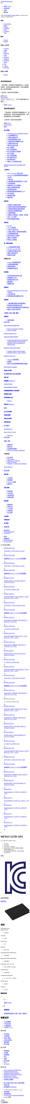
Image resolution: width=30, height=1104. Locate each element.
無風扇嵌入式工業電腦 (14, 185)
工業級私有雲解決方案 (14, 251)
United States (7, 24)
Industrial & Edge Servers (10, 333)
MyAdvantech (8, 124)
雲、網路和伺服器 (8, 243)
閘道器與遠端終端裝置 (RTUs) (16, 191)
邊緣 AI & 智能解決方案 (14, 161)
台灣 (6, 12)
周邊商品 (6, 316)
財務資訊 (10, 491)
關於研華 (6, 470)
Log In (9, 6)
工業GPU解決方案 (12, 229)
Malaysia (6, 59)
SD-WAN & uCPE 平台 (13, 249)
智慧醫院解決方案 (12, 279)
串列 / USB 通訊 (12, 217)
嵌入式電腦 (6, 130)
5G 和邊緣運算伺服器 (13, 247)
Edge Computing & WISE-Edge (11, 325)
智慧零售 (6, 299)
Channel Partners (8, 429)
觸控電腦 (10, 197)
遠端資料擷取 (11, 195)
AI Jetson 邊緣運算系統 (14, 262)
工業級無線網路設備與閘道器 (16, 209)
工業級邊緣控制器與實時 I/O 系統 (17, 181)
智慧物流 (6, 287)
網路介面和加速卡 (12, 253)
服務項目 (10, 444)
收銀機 (9, 361)
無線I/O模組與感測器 (13, 187)
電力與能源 (10, 193)
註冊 (5, 6)
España (6, 41)
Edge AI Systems (11, 330)
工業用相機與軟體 (12, 264)
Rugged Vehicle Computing (10, 367)
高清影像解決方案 (8, 397)
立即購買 (8, 1021)
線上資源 (10, 457)
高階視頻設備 (11, 266)
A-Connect (7, 533)
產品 (5, 126)
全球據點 (10, 510)
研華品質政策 (7, 422)
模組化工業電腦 (12, 237)
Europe (6, 40)
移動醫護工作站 (12, 277)
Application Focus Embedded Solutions (17, 133)
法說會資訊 (10, 495)
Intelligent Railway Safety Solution (16, 352)
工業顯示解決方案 (12, 143)
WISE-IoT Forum (12, 462)
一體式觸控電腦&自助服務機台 (16, 303)
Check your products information (16, 450)
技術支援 (6, 437)
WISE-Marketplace (9, 531)
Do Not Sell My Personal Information (14, 1095)
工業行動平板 (11, 294)
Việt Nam (6, 67)
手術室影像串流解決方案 (14, 275)
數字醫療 (6, 272)
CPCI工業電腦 (11, 227)
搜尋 (5, 10)
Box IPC (9, 225)
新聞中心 (10, 484)
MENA (6, 74)
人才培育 (10, 508)
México (6, 27)
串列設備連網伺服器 (13, 219)
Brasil (5, 25)
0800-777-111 (9, 1027)
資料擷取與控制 (12, 189)
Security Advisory (8, 467)
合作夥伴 (6, 425)
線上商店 (6, 530)
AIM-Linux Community (13, 460)
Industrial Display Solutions (10, 387)
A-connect (7, 1064)
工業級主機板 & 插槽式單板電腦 (16, 231)
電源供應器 (10, 320)
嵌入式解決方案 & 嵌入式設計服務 (12, 373)
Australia (6, 48)
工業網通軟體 (11, 213)
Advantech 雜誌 (11, 482)
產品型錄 (3, 901)
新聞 (5, 1058)
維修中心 (10, 446)
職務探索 (10, 504)
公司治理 (10, 493)
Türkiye (6, 66)
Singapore (6, 60)
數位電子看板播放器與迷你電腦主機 (18, 307)
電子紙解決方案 (12, 157)
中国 (5, 50)
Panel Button (4, 97)
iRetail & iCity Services (9, 356)
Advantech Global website (12, 15)
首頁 (5, 536)
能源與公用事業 (8, 370)
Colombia (6, 31)
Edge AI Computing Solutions (15, 329)
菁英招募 (6, 500)
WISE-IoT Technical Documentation (17, 463)
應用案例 (6, 1050)
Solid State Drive (8, 540)
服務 (5, 408)
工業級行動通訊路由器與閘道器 (16, 207)
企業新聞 (6, 1036)
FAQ (5, 1062)
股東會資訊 (10, 497)
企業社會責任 (8, 1040)
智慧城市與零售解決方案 (14, 305)
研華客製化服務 (8, 394)
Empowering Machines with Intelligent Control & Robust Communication (17, 340)
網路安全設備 (11, 255)
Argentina (6, 28)
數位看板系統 (11, 159)
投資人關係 (6, 487)
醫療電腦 (10, 281)
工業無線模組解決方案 (14, 139)
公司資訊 (10, 478)
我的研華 (6, 8)
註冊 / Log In (7, 105)
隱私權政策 (7, 1093)
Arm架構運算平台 (12, 135)
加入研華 (10, 512)
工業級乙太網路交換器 (14, 205)
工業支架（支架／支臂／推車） (11, 313)
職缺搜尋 (6, 1042)
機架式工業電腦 (12, 239)
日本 (5, 55)
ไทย (5, 64)
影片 (5, 1056)
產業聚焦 (6, 1054)
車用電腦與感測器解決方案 (15, 296)
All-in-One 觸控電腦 (13, 359)
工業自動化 (6, 169)
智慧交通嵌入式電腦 (13, 235)
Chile (5, 30)
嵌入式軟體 (10, 147)
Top (3, 1100)
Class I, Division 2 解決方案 (15, 173)
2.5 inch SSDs (8, 541)
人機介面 (10, 179)
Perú (5, 33)
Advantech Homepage (6, 1)
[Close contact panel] (1, 996)
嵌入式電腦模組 (12, 155)
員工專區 (6, 523)
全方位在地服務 (8, 411)
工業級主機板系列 (12, 137)
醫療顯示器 (10, 283)
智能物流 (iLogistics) (9, 404)
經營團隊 (10, 480)
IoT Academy (11, 459)
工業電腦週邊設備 (12, 233)
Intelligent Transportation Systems (12, 347)
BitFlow (9, 401)
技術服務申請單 (12, 448)
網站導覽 (6, 1091)
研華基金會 (6, 519)
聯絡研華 (6, 527)
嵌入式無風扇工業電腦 (14, 151)
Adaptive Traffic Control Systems (16, 351)
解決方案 (6, 322)
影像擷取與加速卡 (12, 268)
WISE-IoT (10, 435)
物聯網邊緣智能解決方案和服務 (11, 390)
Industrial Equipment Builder (11, 336)
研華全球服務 (7, 415)
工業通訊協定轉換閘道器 (14, 211)
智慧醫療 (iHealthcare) (9, 380)
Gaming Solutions (8, 384)
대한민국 (6, 57)
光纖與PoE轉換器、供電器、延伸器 (17, 215)
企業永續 (6, 516)
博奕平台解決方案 (12, 145)
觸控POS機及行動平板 (13, 309)
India (5, 52)
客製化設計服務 (8, 418)
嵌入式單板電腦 (12, 149)
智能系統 (6, 222)
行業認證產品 (11, 183)
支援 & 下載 (7, 441)
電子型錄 (6, 1060)
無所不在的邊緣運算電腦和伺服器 (17, 363)
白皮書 (6, 1052)
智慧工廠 (6, 377)
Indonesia (6, 53)
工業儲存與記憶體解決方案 (15, 141)
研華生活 (10, 506)
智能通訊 (6, 201)
